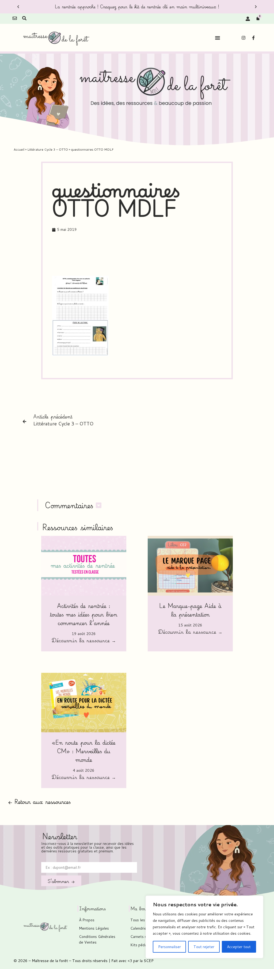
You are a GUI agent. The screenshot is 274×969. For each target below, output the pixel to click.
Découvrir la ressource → (84, 641)
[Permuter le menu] (217, 37)
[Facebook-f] (253, 38)
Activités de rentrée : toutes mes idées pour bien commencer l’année (83, 614)
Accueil (19, 149)
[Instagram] (243, 38)
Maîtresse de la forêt (50, 960)
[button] (18, 7)
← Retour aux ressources (39, 801)
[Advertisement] (149, 255)
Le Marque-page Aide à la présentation (190, 610)
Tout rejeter (203, 946)
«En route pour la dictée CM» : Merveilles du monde (84, 751)
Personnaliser (169, 946)
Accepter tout (239, 946)
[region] (204, 927)
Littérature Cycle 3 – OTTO (47, 149)
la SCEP (147, 960)
